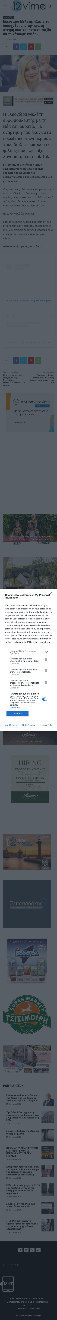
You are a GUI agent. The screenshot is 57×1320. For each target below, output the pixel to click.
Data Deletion (10, 725)
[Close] (51, 595)
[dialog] (28, 660)
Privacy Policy (46, 725)
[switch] (44, 659)
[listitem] (28, 652)
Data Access (28, 725)
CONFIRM (17, 714)
